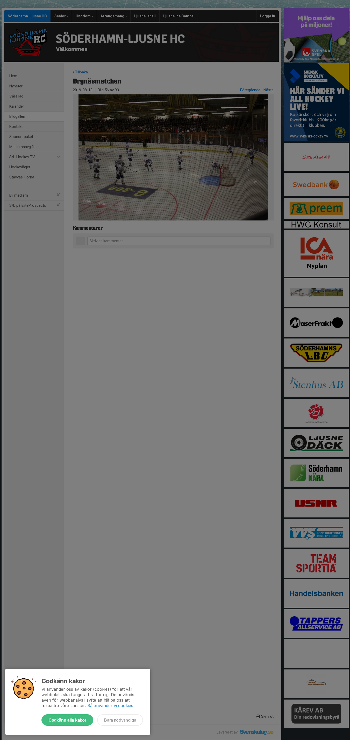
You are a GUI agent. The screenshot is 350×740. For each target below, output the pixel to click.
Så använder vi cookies (110, 705)
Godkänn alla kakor (67, 720)
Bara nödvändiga (120, 720)
